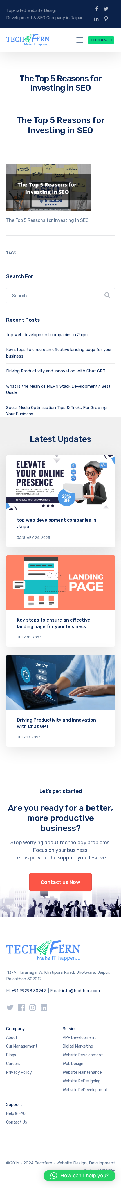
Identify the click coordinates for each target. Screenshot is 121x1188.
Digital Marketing (78, 1046)
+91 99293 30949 (29, 990)
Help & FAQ (16, 1113)
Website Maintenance (82, 1072)
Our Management (21, 1046)
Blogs (11, 1055)
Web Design (73, 1063)
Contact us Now (60, 882)
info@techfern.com (81, 990)
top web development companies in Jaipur (47, 334)
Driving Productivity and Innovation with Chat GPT (56, 371)
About (11, 1037)
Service (70, 1028)
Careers (13, 1063)
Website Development (83, 1055)
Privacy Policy (19, 1072)
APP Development (79, 1037)
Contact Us (16, 1122)
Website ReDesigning (81, 1081)
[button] (79, 1175)
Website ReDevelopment (85, 1089)
